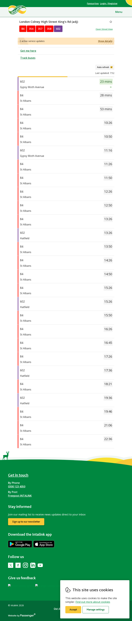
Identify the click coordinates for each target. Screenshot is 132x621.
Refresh (88, 67)
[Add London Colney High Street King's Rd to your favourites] (111, 22)
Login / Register (109, 3)
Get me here (28, 51)
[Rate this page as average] (51, 585)
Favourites (93, 3)
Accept (73, 609)
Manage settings (96, 609)
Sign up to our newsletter (26, 521)
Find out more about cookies (92, 602)
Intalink (23, 10)
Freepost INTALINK (20, 495)
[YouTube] (40, 565)
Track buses (27, 58)
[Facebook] (18, 565)
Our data (59, 608)
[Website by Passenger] (21, 616)
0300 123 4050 (16, 486)
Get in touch (18, 475)
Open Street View (104, 29)
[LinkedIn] (32, 565)
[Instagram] (25, 565)
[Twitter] (10, 565)
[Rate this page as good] (21, 585)
